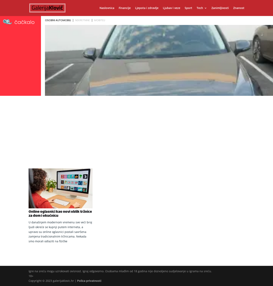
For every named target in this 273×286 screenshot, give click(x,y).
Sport (188, 8)
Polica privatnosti (89, 281)
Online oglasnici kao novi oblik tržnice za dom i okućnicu (60, 214)
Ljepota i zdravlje (146, 8)
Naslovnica (107, 8)
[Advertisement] (136, 127)
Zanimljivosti (220, 8)
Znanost (238, 8)
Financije (125, 8)
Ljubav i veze (171, 8)
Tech (200, 8)
